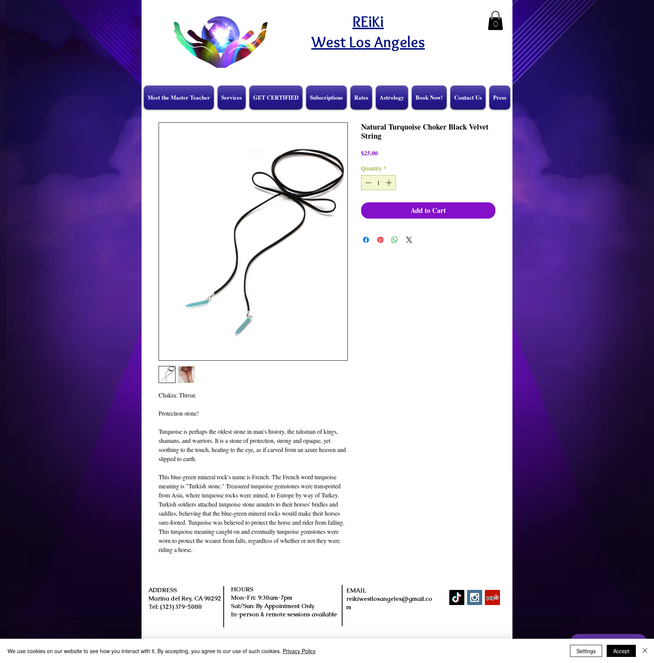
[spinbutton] (378, 182)
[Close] (644, 651)
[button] (495, 20)
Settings (586, 651)
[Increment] (389, 182)
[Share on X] (409, 239)
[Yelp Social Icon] (492, 597)
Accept (621, 651)
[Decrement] (367, 182)
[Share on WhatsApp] (394, 239)
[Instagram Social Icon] (474, 597)
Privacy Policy (299, 651)
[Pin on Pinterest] (380, 239)
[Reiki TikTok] (456, 597)
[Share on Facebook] (366, 239)
